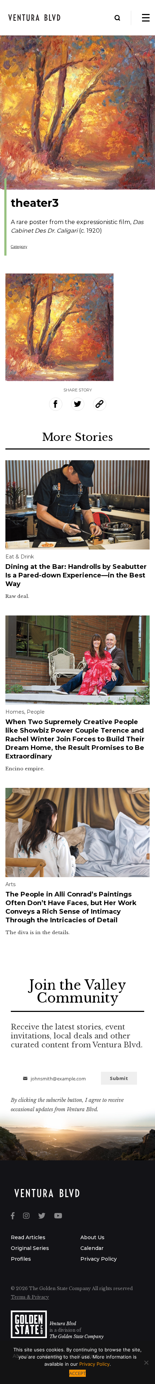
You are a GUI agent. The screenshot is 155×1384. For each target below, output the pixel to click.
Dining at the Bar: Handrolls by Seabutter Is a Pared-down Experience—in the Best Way (76, 575)
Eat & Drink (19, 556)
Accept (77, 1373)
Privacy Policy (98, 1259)
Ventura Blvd (62, 1323)
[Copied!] (99, 404)
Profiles (21, 1259)
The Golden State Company (76, 1336)
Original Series (30, 1248)
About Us (92, 1237)
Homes (14, 712)
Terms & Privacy (30, 1297)
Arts (10, 884)
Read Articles (28, 1237)
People (36, 712)
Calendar (91, 1248)
